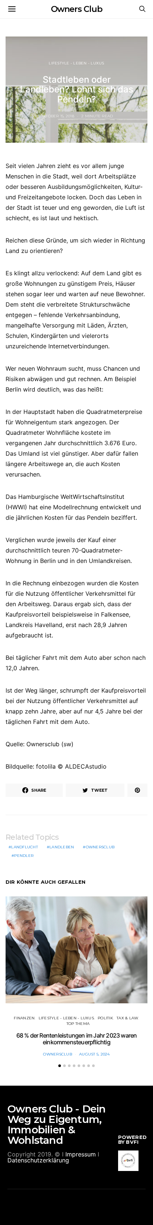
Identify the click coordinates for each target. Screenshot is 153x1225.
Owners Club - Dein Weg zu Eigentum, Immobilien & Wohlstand (56, 1124)
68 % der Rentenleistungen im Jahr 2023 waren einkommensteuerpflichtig (76, 1039)
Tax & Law (127, 1018)
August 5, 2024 (94, 1054)
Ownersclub (100, 847)
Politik (105, 1018)
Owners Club (76, 9)
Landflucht (24, 847)
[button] (59, 1065)
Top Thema (77, 1023)
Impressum (80, 1154)
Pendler (23, 855)
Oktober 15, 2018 (57, 116)
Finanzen (24, 1018)
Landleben (61, 847)
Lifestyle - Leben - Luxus (76, 63)
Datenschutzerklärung (38, 1160)
